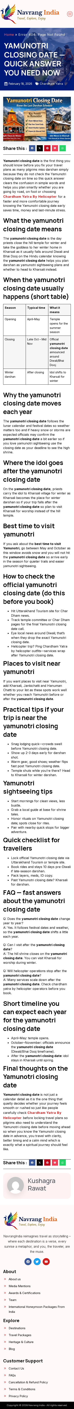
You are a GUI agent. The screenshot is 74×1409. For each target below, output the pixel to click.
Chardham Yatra (51, 83)
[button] (70, 14)
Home (9, 35)
